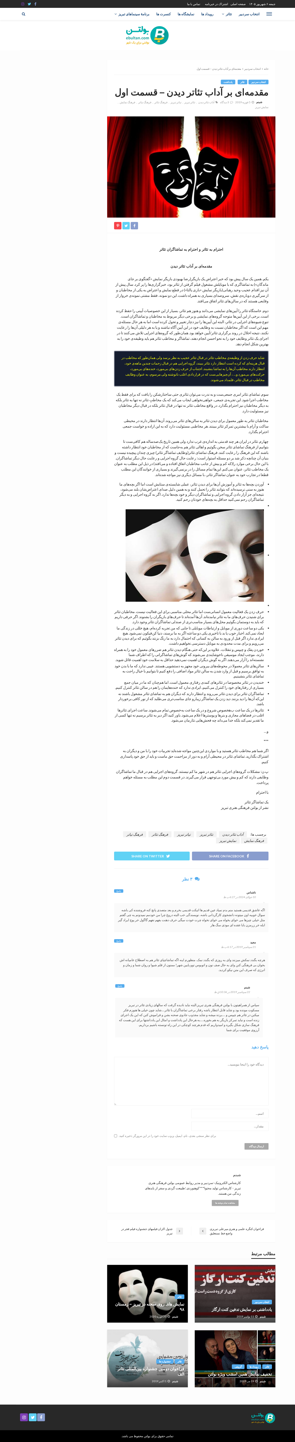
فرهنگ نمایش (127, 102)
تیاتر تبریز (176, 102)
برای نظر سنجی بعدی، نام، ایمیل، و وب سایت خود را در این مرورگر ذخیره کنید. (167, 1135)
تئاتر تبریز (189, 102)
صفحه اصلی (238, 4)
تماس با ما (193, 4)
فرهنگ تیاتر (144, 102)
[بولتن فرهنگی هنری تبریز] (147, 35)
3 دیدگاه (224, 102)
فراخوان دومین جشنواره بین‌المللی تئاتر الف (151, 1371)
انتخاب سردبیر (249, 14)
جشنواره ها (165, 1361)
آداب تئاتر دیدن (206, 102)
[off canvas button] (269, 14)
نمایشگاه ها (186, 14)
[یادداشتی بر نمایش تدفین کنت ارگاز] (235, 1294)
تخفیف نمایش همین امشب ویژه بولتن (240, 1374)
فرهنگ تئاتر (161, 102)
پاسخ (118, 890)
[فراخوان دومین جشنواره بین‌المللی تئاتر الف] (147, 1358)
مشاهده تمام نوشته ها (225, 1203)
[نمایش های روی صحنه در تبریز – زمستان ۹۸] (147, 1294)
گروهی (238, 1366)
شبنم (259, 102)
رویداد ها (207, 14)
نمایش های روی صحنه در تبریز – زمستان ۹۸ (149, 1307)
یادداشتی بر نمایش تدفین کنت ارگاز (242, 1309)
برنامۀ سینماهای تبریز (133, 14)
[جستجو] (23, 14)
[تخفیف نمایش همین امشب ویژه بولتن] (235, 1358)
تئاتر (229, 14)
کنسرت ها (163, 14)
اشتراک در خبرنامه (216, 4)
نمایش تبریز (261, 107)
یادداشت (228, 81)
